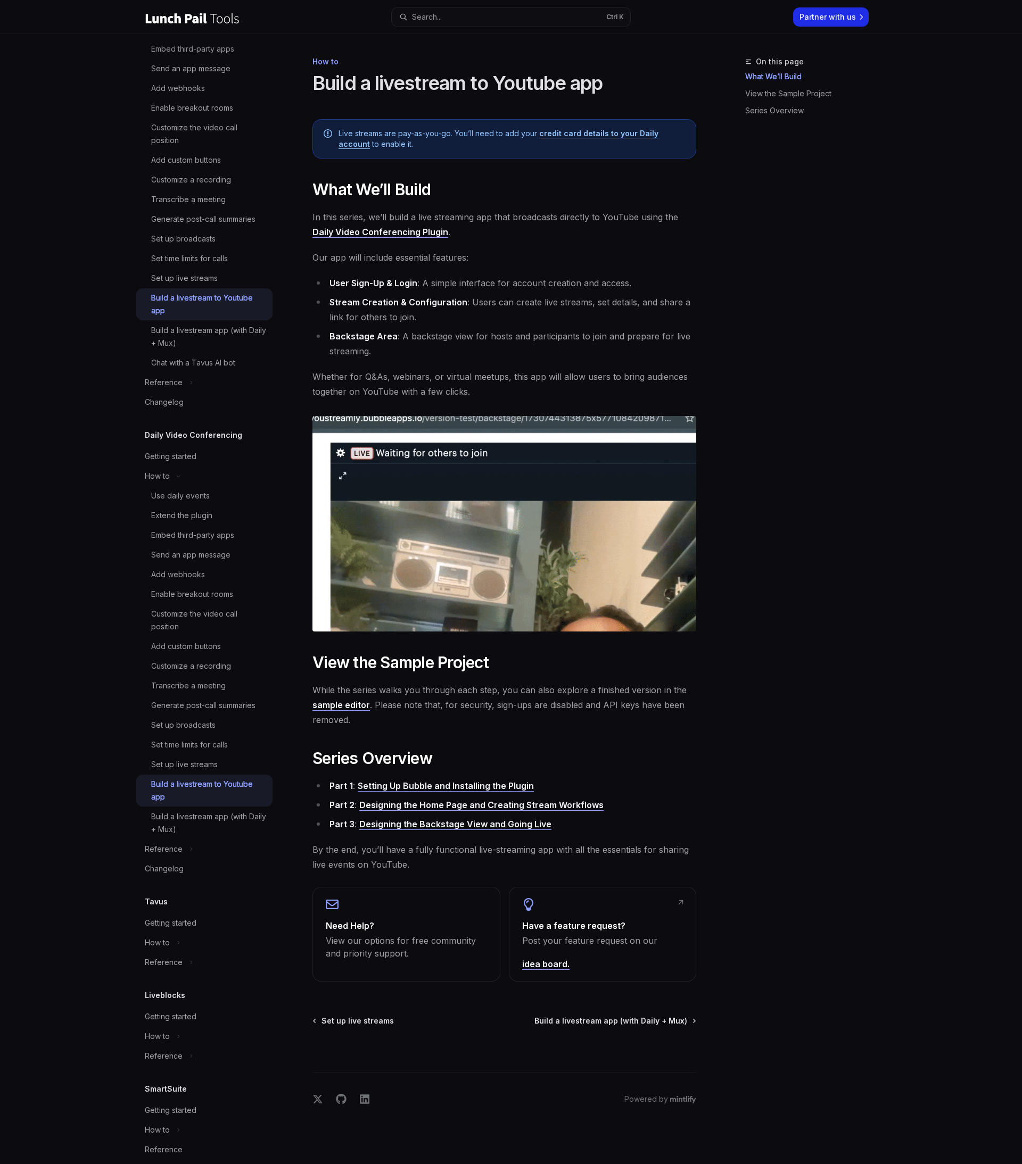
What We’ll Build (773, 76)
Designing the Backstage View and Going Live (455, 824)
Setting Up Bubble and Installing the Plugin (446, 785)
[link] (406, 934)
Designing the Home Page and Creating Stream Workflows (481, 805)
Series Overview (774, 110)
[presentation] (213, 599)
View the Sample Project (788, 93)
